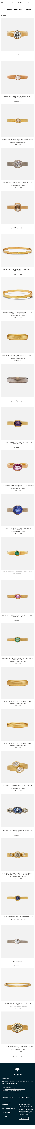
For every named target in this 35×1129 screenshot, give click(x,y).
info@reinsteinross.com (13, 1092)
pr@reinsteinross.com (16, 1090)
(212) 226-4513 (7, 1087)
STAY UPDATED (24, 1118)
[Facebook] (15, 1075)
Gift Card (5, 1116)
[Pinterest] (21, 1075)
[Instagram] (18, 1075)
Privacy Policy (7, 1112)
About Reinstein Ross (7, 1098)
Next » (21, 1056)
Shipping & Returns (8, 1108)
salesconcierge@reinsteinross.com (15, 1088)
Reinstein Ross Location (7, 1103)
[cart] (33, 2)
